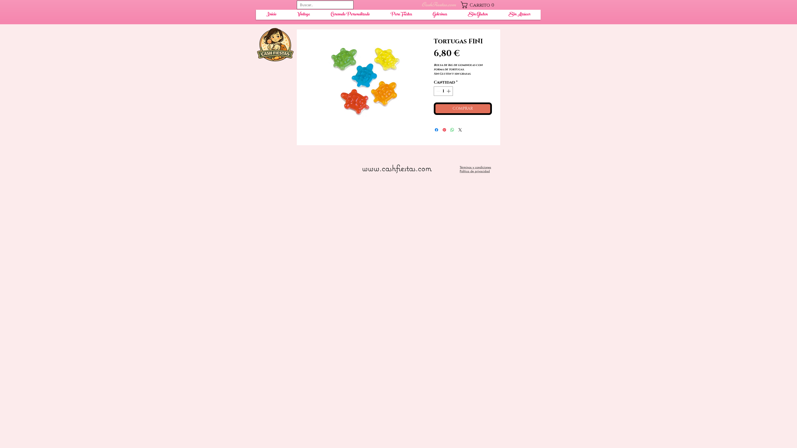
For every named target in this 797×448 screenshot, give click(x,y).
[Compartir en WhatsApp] (452, 129)
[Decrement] (437, 91)
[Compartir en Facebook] (436, 129)
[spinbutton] (443, 91)
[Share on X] (460, 129)
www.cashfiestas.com (397, 168)
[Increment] (449, 91)
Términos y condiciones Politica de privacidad (475, 169)
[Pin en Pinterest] (444, 129)
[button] (480, 5)
